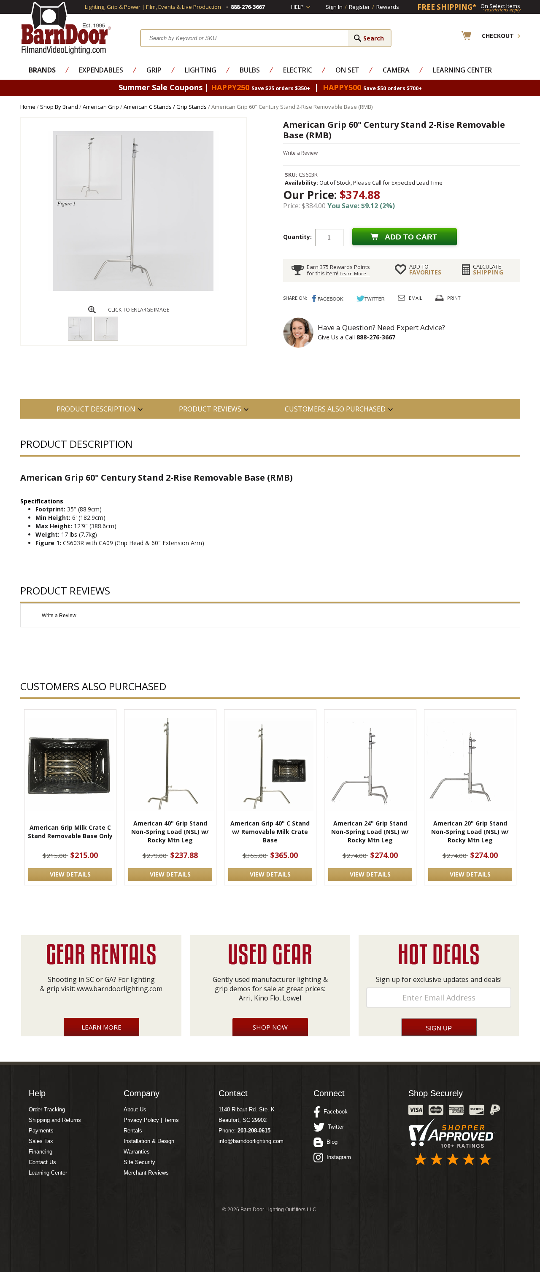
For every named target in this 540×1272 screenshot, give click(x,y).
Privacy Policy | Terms (151, 1120)
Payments (41, 1130)
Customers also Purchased (335, 409)
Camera (396, 70)
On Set (347, 70)
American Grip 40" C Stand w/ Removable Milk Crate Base (270, 831)
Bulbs (250, 70)
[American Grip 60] (133, 289)
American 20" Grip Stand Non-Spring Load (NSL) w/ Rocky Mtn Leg (470, 831)
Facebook (334, 1111)
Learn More (101, 1027)
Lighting (200, 70)
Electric (297, 70)
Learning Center (462, 70)
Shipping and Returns (55, 1120)
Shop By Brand (59, 106)
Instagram (337, 1157)
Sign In (334, 7)
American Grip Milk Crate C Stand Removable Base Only (70, 831)
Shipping (488, 269)
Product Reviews (210, 409)
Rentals (133, 1130)
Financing (40, 1151)
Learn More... (355, 273)
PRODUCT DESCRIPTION (96, 409)
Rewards (387, 7)
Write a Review (300, 152)
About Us (135, 1109)
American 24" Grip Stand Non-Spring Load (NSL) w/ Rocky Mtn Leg (370, 831)
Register (359, 7)
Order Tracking (47, 1109)
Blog (330, 1142)
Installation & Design (149, 1141)
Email (415, 298)
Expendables (101, 70)
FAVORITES (425, 269)
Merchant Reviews (146, 1173)
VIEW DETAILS (70, 874)
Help (297, 7)
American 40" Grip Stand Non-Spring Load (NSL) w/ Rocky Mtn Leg (170, 831)
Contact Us (42, 1162)
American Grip (101, 106)
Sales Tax (41, 1141)
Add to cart (411, 237)
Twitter (334, 1127)
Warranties (137, 1151)
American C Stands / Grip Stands (165, 106)
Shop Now (270, 1027)
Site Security (139, 1162)
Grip (154, 70)
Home (27, 106)
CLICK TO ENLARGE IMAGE (138, 309)
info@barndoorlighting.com (251, 1141)
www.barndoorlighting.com (119, 988)
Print (454, 298)
